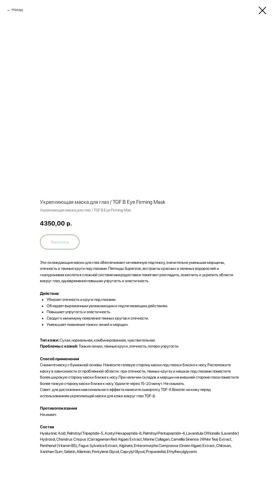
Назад (17, 9)
